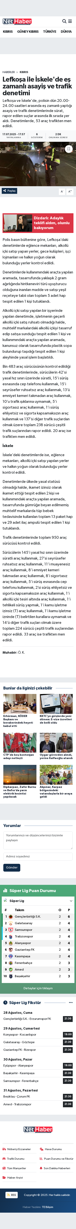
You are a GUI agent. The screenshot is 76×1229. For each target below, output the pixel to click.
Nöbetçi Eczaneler (19, 1149)
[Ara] (64, 21)
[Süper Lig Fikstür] (71, 1002)
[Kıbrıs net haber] (17, 21)
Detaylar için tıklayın (38, 988)
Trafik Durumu (15, 1158)
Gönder (12, 867)
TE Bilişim (47, 1207)
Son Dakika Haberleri (57, 1168)
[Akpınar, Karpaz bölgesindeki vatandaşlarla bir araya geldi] (56, 774)
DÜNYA (66, 32)
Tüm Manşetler (16, 1168)
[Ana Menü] (70, 21)
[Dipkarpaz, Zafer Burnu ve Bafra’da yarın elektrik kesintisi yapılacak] (19, 774)
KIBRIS (7, 32)
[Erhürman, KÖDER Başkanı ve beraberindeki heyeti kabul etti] (19, 703)
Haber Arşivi (15, 1177)
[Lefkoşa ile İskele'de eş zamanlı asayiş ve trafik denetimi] (38, 164)
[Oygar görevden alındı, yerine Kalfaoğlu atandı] (56, 742)
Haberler (9, 72)
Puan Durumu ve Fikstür (58, 1158)
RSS (13, 1195)
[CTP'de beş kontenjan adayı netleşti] (19, 742)
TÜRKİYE (49, 32)
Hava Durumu (53, 1149)
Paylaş (12, 190)
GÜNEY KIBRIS (28, 32)
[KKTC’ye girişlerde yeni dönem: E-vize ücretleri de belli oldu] (56, 703)
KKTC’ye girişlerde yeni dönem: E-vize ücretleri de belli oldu (56, 719)
